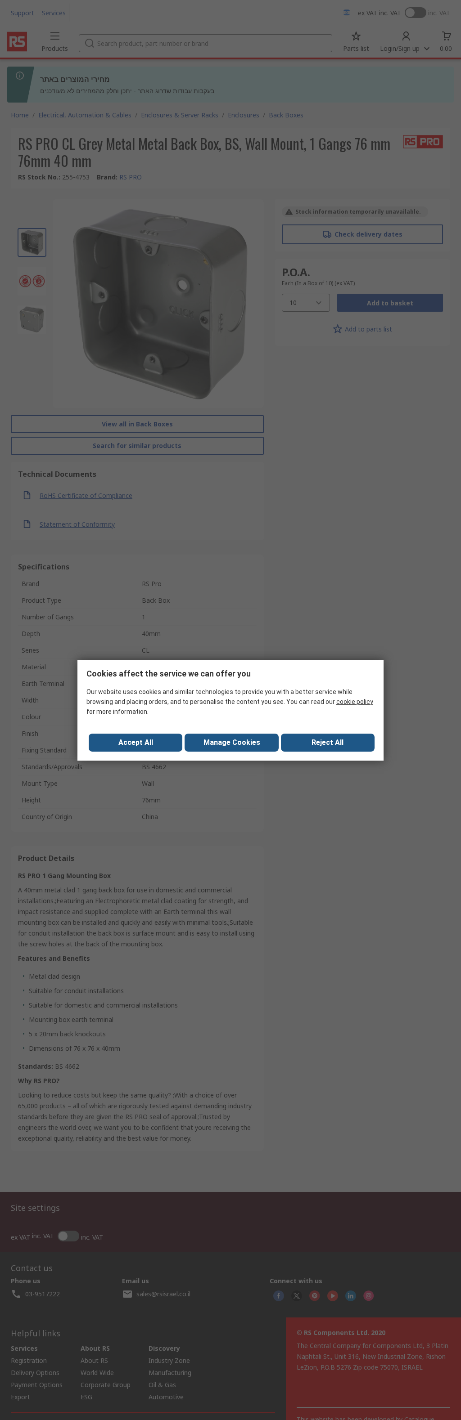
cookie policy (354, 701)
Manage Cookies (231, 742)
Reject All (327, 742)
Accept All (135, 742)
